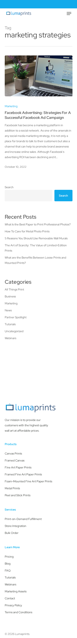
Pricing (9, 556)
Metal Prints (12, 488)
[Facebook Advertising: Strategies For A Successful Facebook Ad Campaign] (38, 75)
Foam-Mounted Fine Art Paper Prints (28, 481)
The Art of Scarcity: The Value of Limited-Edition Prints (36, 247)
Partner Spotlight (15, 317)
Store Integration (15, 526)
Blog (7, 563)
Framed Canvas (14, 460)
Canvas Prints (13, 453)
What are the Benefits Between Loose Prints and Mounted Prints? (35, 260)
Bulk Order (11, 533)
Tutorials (10, 324)
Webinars (10, 338)
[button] (69, 13)
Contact (10, 598)
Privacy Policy (13, 605)
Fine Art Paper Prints (18, 467)
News (8, 310)
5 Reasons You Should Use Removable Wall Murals (36, 238)
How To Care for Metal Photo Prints (27, 231)
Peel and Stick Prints (17, 495)
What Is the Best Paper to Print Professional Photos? (38, 224)
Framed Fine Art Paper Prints (23, 474)
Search (9, 187)
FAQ (7, 570)
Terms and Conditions (18, 612)
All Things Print (14, 289)
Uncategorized (14, 331)
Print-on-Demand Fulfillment (23, 519)
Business (10, 296)
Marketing (11, 106)
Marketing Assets (15, 591)
